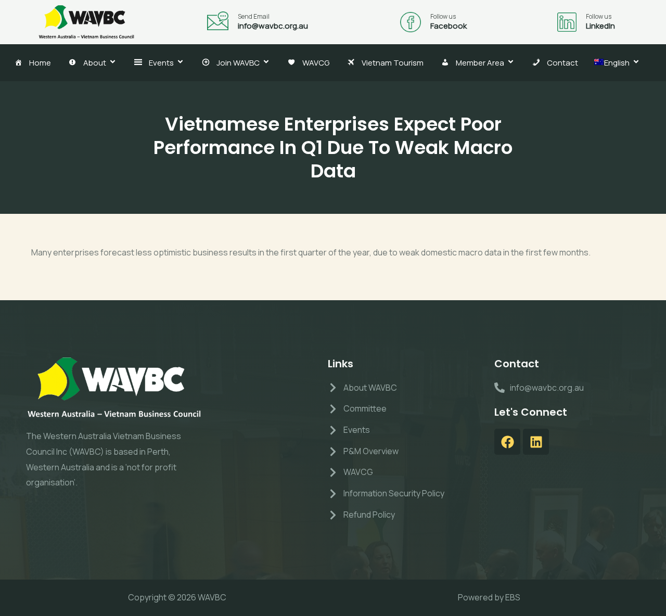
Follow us (443, 16)
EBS (512, 597)
